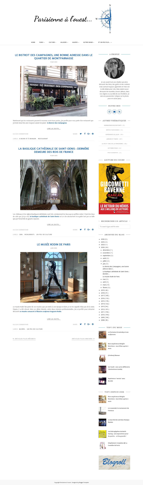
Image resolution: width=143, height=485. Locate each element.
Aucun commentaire (20, 134)
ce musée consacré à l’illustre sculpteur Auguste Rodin (40, 311)
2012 (103, 309)
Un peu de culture (44, 234)
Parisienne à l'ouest (65, 482)
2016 (103, 298)
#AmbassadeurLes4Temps (113, 125)
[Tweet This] (80, 133)
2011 (103, 312)
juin (104, 264)
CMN (21, 234)
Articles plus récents (25, 339)
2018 (103, 293)
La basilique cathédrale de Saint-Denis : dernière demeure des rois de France (53, 150)
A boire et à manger (28, 139)
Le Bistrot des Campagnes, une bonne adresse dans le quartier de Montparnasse (54, 56)
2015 (103, 301)
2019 (103, 290)
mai (104, 279)
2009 (103, 317)
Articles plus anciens (82, 339)
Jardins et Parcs (113, 139)
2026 (103, 239)
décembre (106, 250)
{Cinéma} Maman (114, 355)
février (105, 287)
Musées (22, 329)
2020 (103, 247)
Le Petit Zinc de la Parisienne (112, 143)
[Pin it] (92, 133)
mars (105, 285)
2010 (103, 315)
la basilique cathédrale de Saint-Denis (44, 216)
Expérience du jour (113, 134)
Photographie (113, 152)
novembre (106, 253)
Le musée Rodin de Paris (53, 244)
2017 (103, 296)
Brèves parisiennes (113, 130)
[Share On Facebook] (84, 133)
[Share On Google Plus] (88, 133)
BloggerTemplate (84, 482)
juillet (105, 261)
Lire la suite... (53, 128)
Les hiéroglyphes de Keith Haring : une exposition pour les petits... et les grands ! (118, 433)
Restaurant (43, 139)
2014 (103, 304)
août (104, 258)
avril (104, 282)
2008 (103, 320)
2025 (103, 242)
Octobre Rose (113, 148)
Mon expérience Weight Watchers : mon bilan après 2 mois (118, 346)
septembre (107, 255)
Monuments (30, 234)
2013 (103, 306)
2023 (103, 245)
